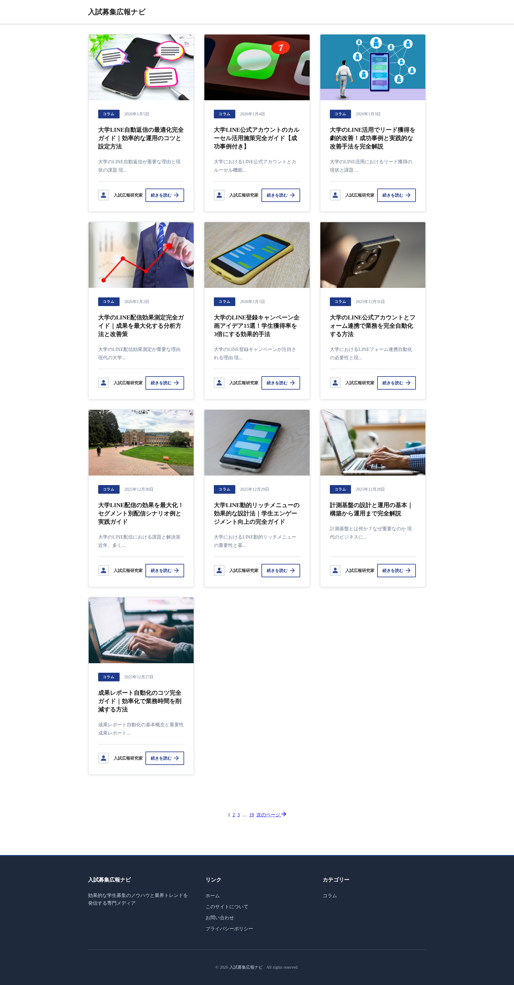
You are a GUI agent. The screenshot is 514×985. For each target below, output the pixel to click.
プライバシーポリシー (229, 928)
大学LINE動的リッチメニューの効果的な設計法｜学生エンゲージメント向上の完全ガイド (257, 513)
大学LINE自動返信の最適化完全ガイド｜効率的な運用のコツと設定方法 (141, 138)
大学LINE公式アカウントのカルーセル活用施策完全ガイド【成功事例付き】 (257, 138)
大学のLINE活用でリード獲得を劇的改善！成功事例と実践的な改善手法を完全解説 (373, 138)
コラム (109, 114)
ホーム (213, 895)
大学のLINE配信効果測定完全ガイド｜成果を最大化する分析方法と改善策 (141, 325)
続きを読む (161, 195)
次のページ (268, 814)
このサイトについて (227, 906)
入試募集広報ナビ (117, 12)
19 (251, 814)
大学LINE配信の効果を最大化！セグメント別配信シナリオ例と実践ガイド (141, 513)
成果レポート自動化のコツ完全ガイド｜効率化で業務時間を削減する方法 (139, 701)
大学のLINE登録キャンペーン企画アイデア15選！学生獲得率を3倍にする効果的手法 (257, 325)
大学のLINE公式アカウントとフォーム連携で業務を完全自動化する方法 (373, 325)
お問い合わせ (220, 917)
